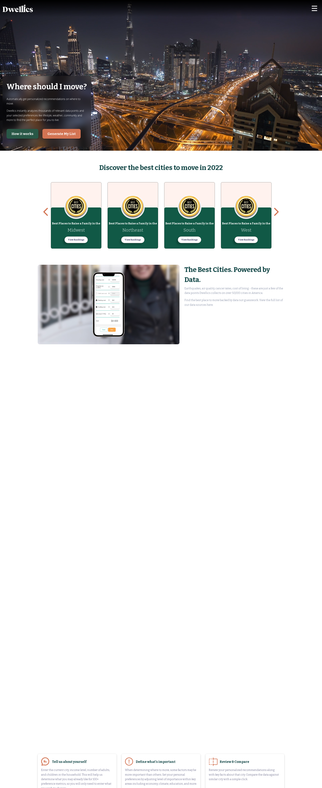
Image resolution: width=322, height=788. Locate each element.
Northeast (132, 230)
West (246, 230)
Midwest (76, 230)
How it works (22, 134)
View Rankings (76, 240)
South (189, 230)
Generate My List (61, 134)
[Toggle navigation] (314, 8)
